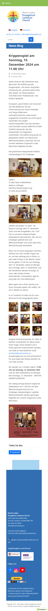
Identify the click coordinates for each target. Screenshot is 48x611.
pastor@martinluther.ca (27, 533)
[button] (6, 3)
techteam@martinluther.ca (20, 353)
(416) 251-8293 (13, 34)
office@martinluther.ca (31, 34)
